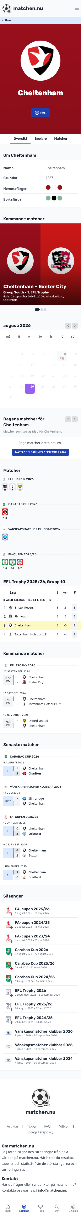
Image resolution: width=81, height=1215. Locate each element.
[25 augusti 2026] (68, 419)
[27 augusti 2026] (75, 419)
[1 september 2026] (75, 326)
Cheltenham (23, 625)
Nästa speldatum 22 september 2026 (40, 452)
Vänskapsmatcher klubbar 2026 (34, 529)
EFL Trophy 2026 (21, 479)
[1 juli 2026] (68, 326)
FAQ (47, 1126)
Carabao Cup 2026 (22, 504)
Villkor (64, 1126)
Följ (43, 112)
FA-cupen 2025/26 (22, 554)
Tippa (31, 1126)
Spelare (41, 139)
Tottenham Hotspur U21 (31, 634)
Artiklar (12, 1126)
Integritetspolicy (40, 1132)
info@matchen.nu (52, 1190)
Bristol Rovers (24, 607)
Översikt (20, 139)
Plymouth (21, 616)
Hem (8, 20)
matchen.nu (40, 1112)
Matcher (61, 139)
